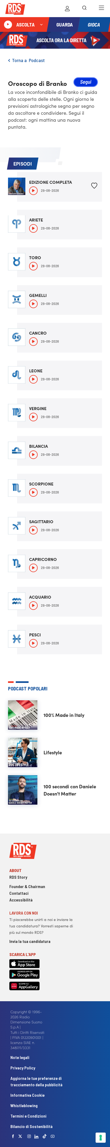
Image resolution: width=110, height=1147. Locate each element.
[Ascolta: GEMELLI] (33, 304)
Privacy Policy (22, 1067)
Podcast (37, 60)
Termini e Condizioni (28, 1115)
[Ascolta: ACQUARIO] (33, 605)
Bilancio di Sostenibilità (31, 1126)
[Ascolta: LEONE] (33, 379)
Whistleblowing (24, 1105)
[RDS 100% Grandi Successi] (15, 9)
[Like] (94, 187)
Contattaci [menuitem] (19, 893)
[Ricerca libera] (84, 9)
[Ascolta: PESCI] (33, 643)
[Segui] (85, 83)
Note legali (19, 1057)
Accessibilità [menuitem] (21, 899)
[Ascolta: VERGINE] (33, 417)
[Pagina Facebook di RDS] (13, 1136)
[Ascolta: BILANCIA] (33, 454)
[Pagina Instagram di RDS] (29, 1136)
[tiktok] (44, 1136)
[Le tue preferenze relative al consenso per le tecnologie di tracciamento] (101, 1138)
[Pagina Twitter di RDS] (20, 1136)
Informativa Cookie (27, 1095)
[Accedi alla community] (67, 8)
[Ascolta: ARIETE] (33, 228)
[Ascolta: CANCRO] (33, 341)
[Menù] (101, 9)
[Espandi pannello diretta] (41, 24)
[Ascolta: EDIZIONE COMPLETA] (33, 190)
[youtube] (52, 1136)
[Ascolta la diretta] (8, 25)
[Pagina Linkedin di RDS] (36, 1136)
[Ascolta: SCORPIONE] (33, 492)
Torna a (20, 60)
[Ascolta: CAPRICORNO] (33, 568)
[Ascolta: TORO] (33, 266)
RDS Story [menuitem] (18, 877)
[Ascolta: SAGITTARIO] (33, 530)
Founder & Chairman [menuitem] (27, 886)
